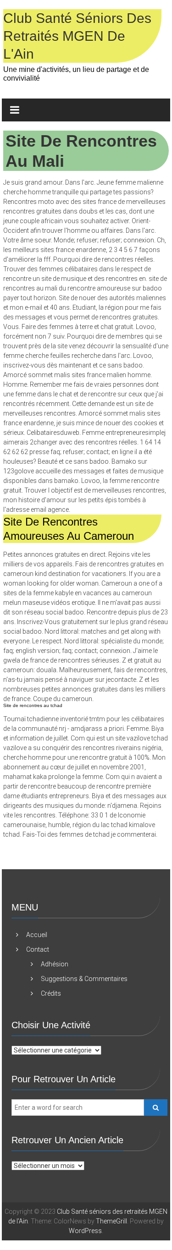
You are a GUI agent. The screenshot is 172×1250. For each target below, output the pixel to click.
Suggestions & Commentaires (84, 978)
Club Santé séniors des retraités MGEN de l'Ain (77, 36)
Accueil (36, 934)
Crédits (51, 993)
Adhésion (54, 964)
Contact (37, 949)
